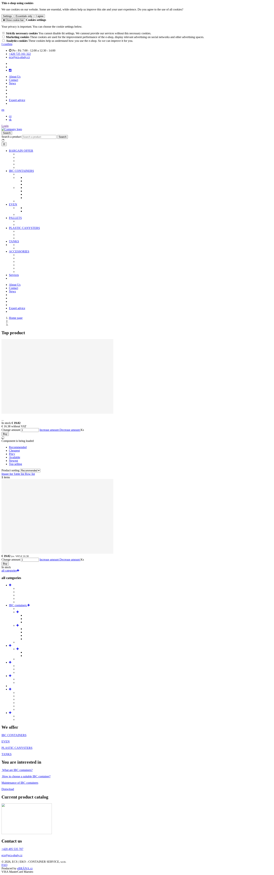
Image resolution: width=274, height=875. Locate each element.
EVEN (13, 204)
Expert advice (17, 100)
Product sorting (10, 470)
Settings (7, 16)
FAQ (4, 865)
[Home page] (11, 129)
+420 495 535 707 (12, 849)
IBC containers (18, 605)
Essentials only (24, 16)
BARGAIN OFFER (21, 150)
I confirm (6, 44)
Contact (13, 80)
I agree (39, 16)
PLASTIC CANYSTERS (24, 228)
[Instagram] (10, 70)
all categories (9, 570)
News (12, 83)
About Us (15, 76)
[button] (2, 109)
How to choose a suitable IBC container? (26, 776)
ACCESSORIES (19, 251)
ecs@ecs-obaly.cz (11, 855)
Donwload (7, 789)
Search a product (11, 136)
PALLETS (15, 217)
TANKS (14, 241)
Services (14, 275)
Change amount (10, 429)
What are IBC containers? (17, 770)
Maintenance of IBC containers (19, 782)
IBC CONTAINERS (21, 170)
